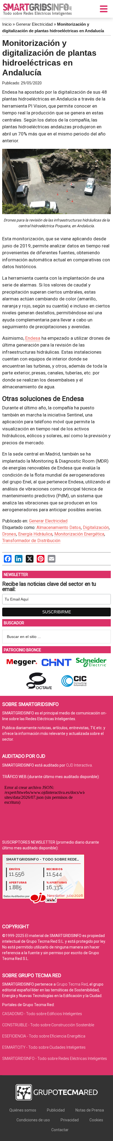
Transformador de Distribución (31, 540)
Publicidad (56, 1110)
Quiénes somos (22, 1110)
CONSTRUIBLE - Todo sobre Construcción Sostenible (48, 1025)
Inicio (7, 24)
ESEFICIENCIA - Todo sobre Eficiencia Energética (43, 1036)
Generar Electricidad (34, 24)
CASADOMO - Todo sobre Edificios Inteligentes (42, 1014)
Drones (9, 534)
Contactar (60, 1130)
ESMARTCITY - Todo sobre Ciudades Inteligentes (44, 1047)
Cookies (96, 1120)
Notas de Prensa (89, 1110)
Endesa (32, 338)
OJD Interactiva (79, 765)
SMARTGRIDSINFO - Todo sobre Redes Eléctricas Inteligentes (54, 1058)
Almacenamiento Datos (58, 527)
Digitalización (96, 527)
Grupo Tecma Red (72, 984)
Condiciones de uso (33, 1120)
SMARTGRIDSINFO (37, 9)
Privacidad (70, 1120)
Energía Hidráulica (35, 534)
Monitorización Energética (79, 534)
